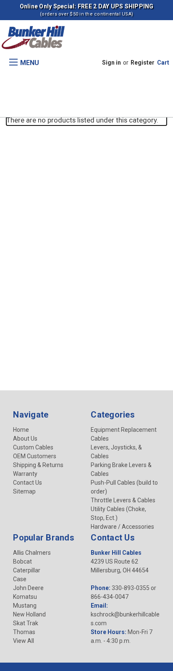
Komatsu (25, 596)
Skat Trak (25, 623)
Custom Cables (33, 447)
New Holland (29, 614)
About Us (25, 438)
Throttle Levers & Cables (123, 500)
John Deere (28, 588)
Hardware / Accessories (122, 526)
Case (19, 579)
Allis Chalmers (32, 552)
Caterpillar (26, 570)
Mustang (25, 605)
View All (23, 640)
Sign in (111, 62)
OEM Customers (34, 456)
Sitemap (24, 491)
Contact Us (27, 482)
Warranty (25, 473)
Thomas (24, 632)
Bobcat (22, 561)
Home (21, 429)
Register (143, 62)
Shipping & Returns (38, 465)
